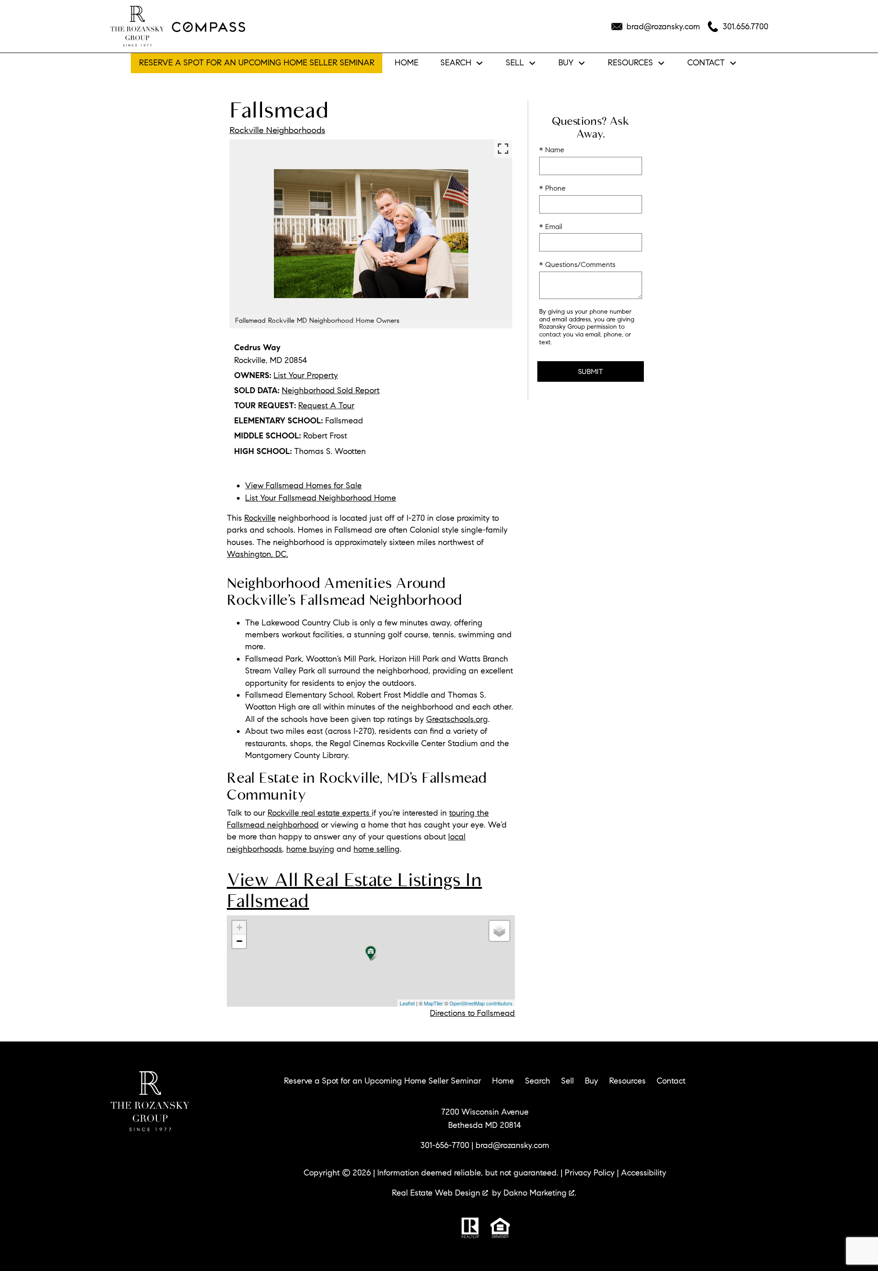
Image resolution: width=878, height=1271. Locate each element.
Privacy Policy (590, 1173)
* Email (550, 226)
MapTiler (433, 1003)
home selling (376, 849)
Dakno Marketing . (539, 1193)
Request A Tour (326, 406)
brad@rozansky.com (512, 1145)
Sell (567, 1081)
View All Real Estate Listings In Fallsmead (354, 890)
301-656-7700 (444, 1145)
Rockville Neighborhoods (277, 129)
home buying (310, 849)
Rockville (260, 518)
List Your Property (305, 375)
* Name (551, 149)
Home (406, 63)
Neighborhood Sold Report (331, 390)
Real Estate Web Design (437, 1193)
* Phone (552, 188)
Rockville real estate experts (320, 813)
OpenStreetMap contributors (481, 1003)
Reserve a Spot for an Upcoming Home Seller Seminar (257, 63)
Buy (591, 1081)
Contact (671, 1081)
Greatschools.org (457, 719)
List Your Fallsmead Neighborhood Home (320, 498)
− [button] (239, 941)
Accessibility (643, 1173)
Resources (627, 1081)
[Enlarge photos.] (503, 148)
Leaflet (407, 1003)
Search (537, 1081)
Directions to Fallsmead (472, 1013)
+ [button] (239, 927)
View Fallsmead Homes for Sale (303, 486)
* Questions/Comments (577, 264)
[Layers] (499, 931)
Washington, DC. (257, 554)
